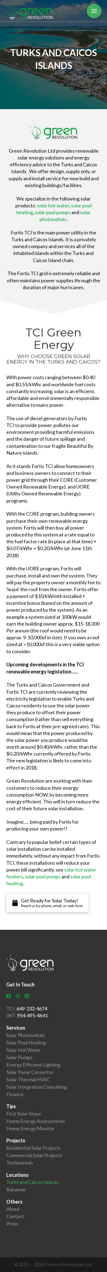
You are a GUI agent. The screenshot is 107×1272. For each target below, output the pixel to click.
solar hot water (53, 205)
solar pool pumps (53, 212)
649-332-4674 (31, 1009)
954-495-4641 (32, 1015)
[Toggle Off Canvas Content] (94, 11)
